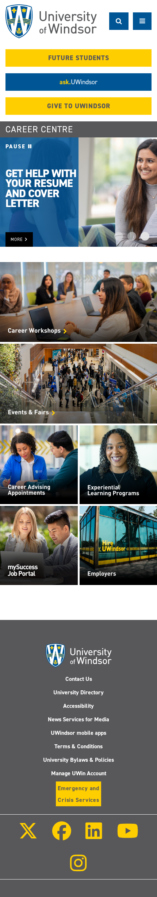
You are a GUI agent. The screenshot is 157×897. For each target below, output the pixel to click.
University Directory (78, 692)
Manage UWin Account (78, 773)
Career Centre (39, 129)
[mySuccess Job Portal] (39, 545)
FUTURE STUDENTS (78, 58)
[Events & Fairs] (78, 383)
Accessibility (78, 706)
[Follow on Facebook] (62, 836)
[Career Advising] (39, 464)
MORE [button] (17, 239)
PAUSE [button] (16, 146)
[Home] (51, 21)
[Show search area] (119, 21)
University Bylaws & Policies (78, 760)
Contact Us (78, 679)
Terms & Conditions (78, 746)
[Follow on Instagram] (78, 868)
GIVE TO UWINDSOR (78, 106)
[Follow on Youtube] (127, 836)
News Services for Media (78, 719)
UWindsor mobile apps (78, 733)
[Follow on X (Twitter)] (28, 836)
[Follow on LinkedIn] (94, 836)
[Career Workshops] (78, 301)
